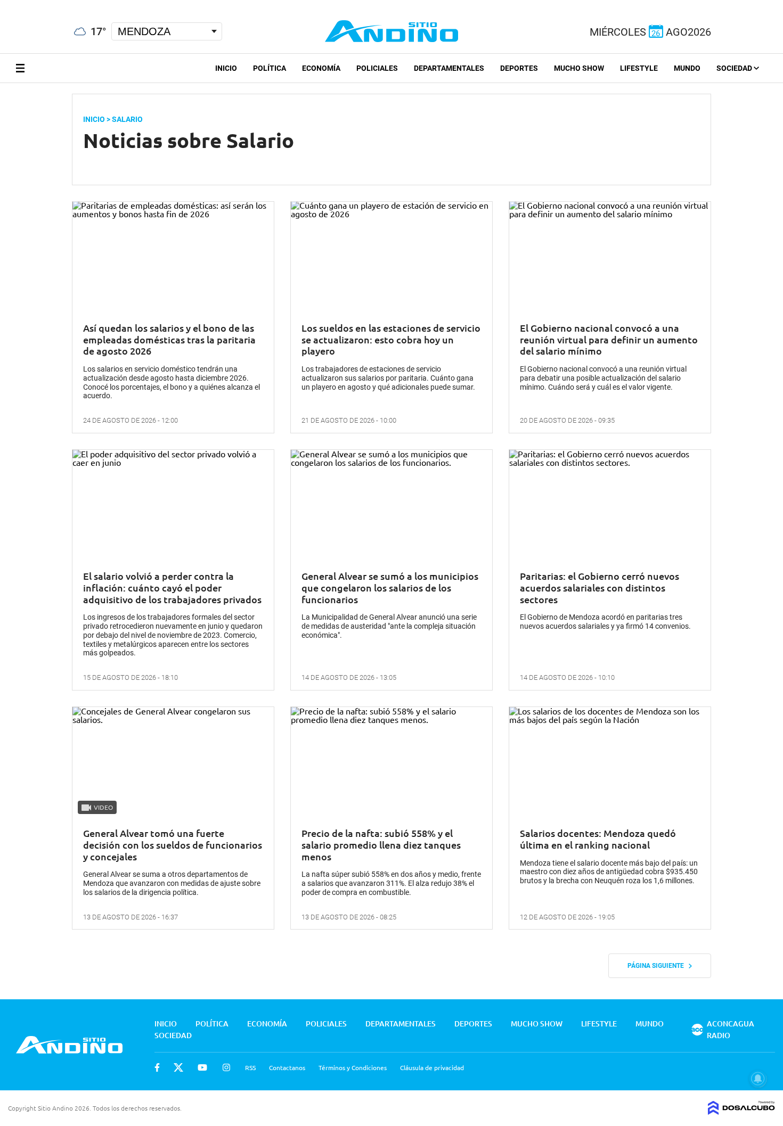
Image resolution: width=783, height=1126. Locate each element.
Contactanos (287, 1067)
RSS (250, 1067)
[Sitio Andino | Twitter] (18, 5)
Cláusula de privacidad (432, 1067)
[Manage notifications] (757, 1078)
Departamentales (449, 68)
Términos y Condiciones (353, 1067)
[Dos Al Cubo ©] (741, 1111)
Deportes (519, 68)
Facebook (157, 1067)
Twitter (178, 1067)
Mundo (687, 68)
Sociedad (735, 68)
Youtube (202, 1067)
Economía (321, 68)
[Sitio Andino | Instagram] (57, 5)
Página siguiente (658, 965)
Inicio (226, 68)
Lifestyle (639, 68)
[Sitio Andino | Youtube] (38, 5)
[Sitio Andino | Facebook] (2, 5)
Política (269, 68)
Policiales (377, 68)
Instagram (226, 1067)
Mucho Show (579, 68)
